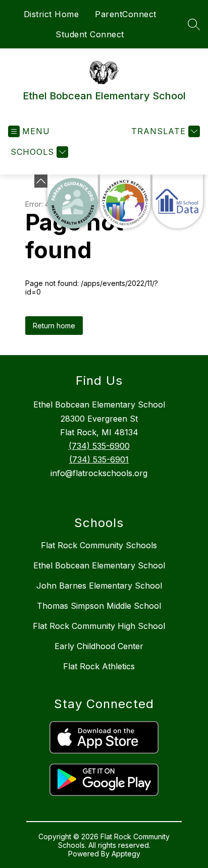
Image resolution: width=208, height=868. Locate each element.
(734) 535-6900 (99, 446)
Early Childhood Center (99, 646)
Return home (54, 325)
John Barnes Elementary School (99, 586)
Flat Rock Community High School (99, 626)
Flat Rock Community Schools (99, 545)
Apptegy (126, 853)
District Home (51, 14)
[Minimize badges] (40, 181)
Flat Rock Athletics (99, 666)
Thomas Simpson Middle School (99, 606)
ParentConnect (126, 14)
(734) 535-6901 (99, 459)
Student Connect (90, 34)
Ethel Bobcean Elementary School (99, 565)
